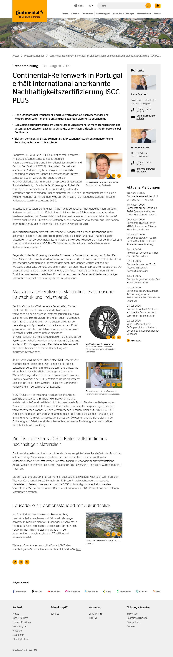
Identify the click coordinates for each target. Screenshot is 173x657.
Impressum (132, 613)
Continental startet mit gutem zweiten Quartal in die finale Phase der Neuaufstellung (141, 241)
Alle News (136, 340)
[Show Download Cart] (157, 6)
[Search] (148, 5)
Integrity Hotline (20, 639)
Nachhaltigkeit (103, 13)
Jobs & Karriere (20, 618)
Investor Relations (21, 622)
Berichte (55, 613)
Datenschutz (133, 622)
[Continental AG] (29, 11)
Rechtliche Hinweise (137, 618)
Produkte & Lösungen (123, 13)
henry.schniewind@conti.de (146, 170)
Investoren (87, 13)
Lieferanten (18, 635)
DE (90, 6)
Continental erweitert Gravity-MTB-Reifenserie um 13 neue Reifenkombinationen (142, 226)
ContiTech (94, 613)
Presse (65, 13)
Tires (91, 618)
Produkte (17, 630)
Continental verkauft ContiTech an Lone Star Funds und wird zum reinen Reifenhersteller (142, 312)
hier (78, 549)
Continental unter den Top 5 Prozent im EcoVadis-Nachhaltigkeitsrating (141, 267)
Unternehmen (144, 13)
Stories (157, 13)
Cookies (131, 626)
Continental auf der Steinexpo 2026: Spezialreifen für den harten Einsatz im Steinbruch (142, 211)
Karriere (75, 13)
